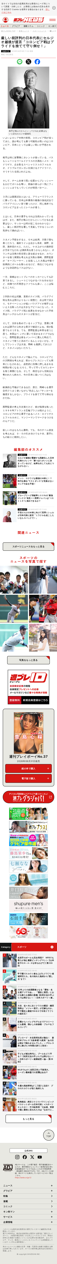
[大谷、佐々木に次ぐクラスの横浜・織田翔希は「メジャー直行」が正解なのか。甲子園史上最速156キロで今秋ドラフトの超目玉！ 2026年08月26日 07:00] (14, 609)
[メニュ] (52, 20)
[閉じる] (54, 8)
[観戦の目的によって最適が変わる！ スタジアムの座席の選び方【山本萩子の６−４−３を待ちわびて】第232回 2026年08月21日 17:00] (43, 638)
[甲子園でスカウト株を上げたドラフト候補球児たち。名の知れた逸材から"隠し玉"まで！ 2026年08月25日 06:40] (14, 638)
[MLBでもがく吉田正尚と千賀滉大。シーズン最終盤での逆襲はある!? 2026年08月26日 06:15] (43, 609)
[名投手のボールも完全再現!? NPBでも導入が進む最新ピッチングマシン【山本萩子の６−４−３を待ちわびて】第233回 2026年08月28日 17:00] (43, 580)
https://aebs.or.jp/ (23, 1178)
